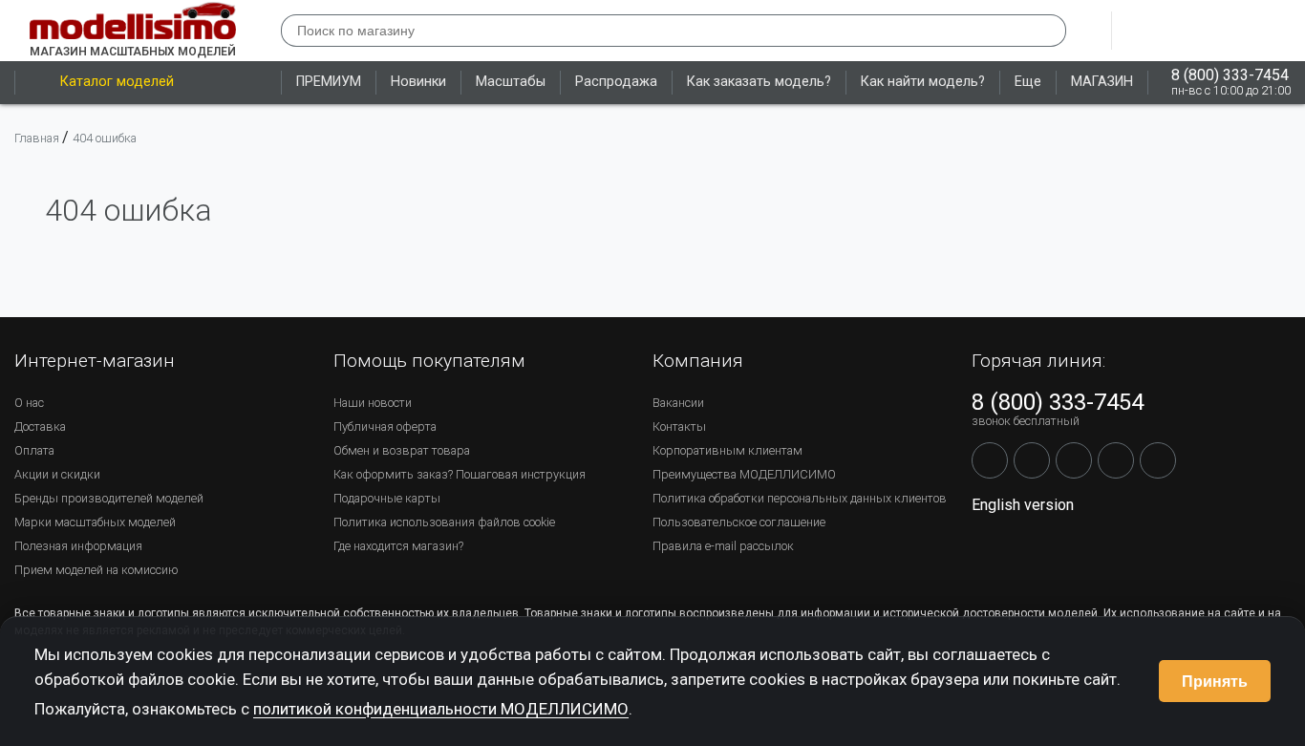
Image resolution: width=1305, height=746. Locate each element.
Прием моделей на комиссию (96, 570)
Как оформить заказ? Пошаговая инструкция (459, 474)
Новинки (418, 82)
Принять (1215, 681)
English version (1023, 505)
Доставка (40, 426)
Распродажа (616, 82)
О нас (29, 402)
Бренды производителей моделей (108, 498)
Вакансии (678, 402)
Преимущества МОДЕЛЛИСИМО (744, 474)
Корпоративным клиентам (727, 450)
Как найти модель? (923, 82)
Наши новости (372, 402)
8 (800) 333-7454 (1230, 75)
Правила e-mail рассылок (723, 546)
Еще (1028, 82)
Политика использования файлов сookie (444, 522)
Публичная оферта (385, 426)
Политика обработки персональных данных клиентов (799, 498)
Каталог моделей (117, 82)
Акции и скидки (57, 474)
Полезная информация (78, 546)
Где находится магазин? (398, 546)
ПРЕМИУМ (328, 82)
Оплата (34, 450)
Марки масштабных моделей (95, 522)
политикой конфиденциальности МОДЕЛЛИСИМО (441, 708)
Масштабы (511, 82)
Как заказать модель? (759, 82)
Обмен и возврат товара (401, 450)
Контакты (679, 426)
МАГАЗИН (1102, 82)
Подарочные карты (386, 498)
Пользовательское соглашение (738, 522)
